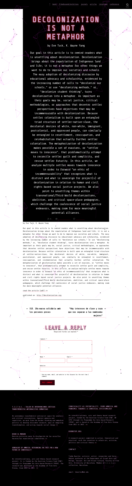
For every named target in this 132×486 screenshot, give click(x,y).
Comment (43, 339)
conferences (114, 4)
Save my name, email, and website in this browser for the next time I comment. (65, 375)
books (54, 4)
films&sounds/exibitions (69, 4)
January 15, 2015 (64, 219)
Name (42, 357)
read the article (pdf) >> (35, 291)
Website (42, 365)
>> (57, 425)
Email (69, 357)
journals (84, 4)
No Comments (80, 219)
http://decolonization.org (49, 295)
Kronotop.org (75, 431)
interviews (103, 4)
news (69, 11)
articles (93, 4)
